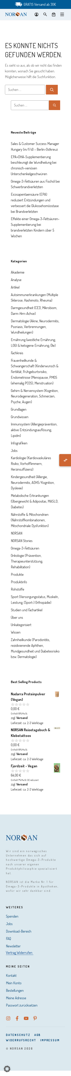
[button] (7, 1069)
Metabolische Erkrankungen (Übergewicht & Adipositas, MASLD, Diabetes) (34, 501)
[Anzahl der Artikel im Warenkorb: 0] (54, 14)
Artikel (15, 287)
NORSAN (16, 533)
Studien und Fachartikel (26, 610)
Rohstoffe (17, 589)
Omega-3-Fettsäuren (25, 548)
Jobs (14, 450)
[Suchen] (52, 89)
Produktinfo (19, 582)
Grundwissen (19, 417)
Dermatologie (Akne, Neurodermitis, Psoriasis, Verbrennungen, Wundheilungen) (35, 327)
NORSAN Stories (22, 540)
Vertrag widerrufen (19, 952)
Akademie (17, 272)
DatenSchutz (18, 1035)
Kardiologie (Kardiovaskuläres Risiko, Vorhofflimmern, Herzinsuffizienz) (31, 463)
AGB (37, 1035)
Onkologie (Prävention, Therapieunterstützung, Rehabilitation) (27, 561)
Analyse (16, 280)
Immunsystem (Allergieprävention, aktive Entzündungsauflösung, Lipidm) (34, 430)
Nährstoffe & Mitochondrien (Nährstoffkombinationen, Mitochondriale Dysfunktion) (30, 520)
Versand (22, 718)
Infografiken (19, 443)
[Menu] (62, 14)
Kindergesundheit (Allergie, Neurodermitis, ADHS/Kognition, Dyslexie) (32, 482)
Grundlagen (18, 409)
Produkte (17, 574)
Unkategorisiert (21, 625)
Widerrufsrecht (21, 1040)
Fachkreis (17, 353)
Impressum (50, 1040)
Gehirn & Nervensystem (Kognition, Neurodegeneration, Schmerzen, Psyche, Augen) (34, 396)
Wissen (16, 632)
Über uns (17, 617)
